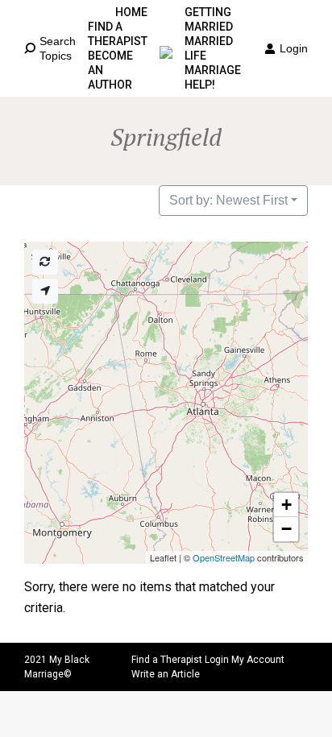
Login (294, 48)
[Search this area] (45, 262)
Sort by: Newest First (228, 200)
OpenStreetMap (224, 557)
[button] (286, 505)
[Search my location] (45, 291)
